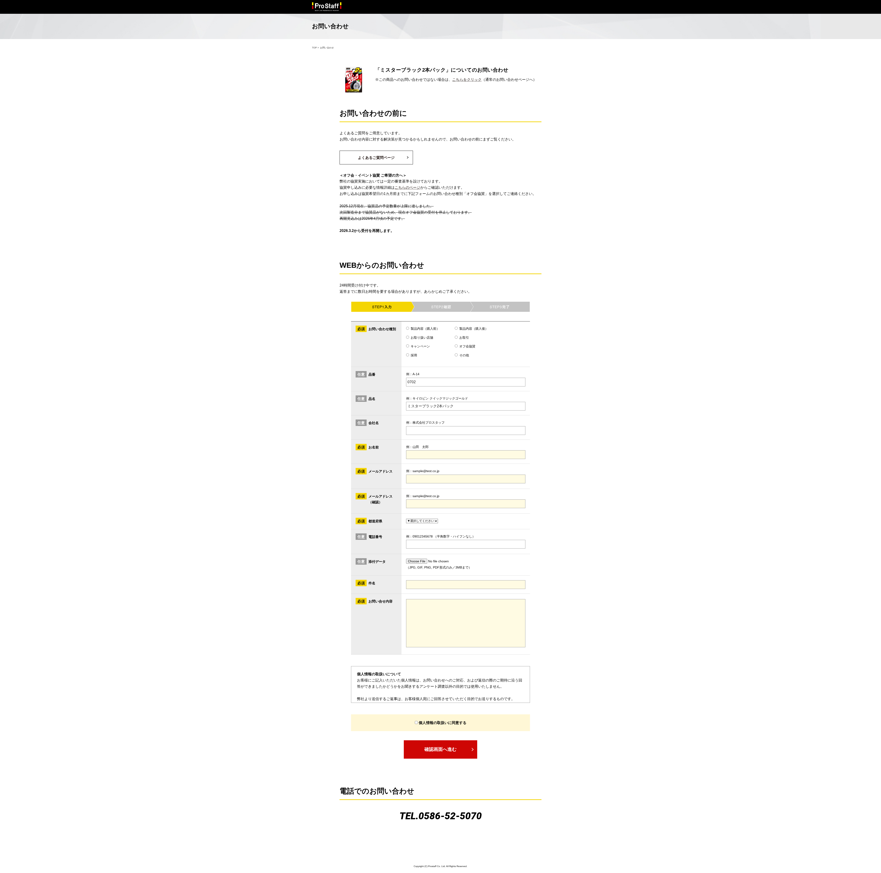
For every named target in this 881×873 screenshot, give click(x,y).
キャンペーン (420, 346)
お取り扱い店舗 (422, 337)
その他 (464, 355)
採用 (414, 355)
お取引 (464, 337)
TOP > (315, 47)
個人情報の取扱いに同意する (442, 723)
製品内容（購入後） (473, 328)
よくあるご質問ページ (376, 158)
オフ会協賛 (467, 346)
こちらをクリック (467, 80)
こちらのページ (407, 187)
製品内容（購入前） (425, 328)
